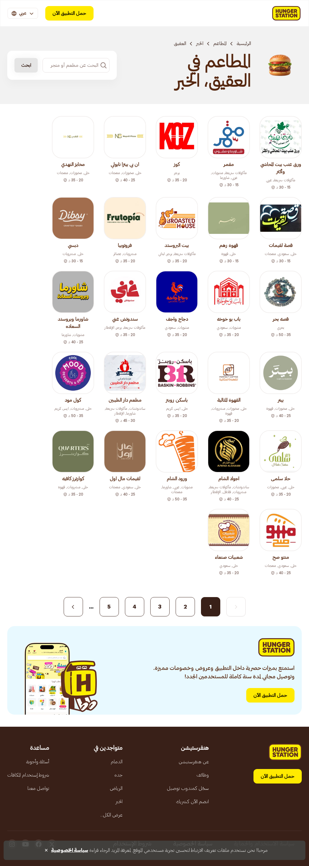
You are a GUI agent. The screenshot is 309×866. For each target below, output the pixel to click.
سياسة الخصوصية (69, 850)
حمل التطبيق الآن (69, 13)
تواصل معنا (38, 788)
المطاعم (220, 43)
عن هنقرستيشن (194, 761)
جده (118, 775)
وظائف (202, 775)
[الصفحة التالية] (73, 606)
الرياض (116, 788)
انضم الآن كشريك (192, 801)
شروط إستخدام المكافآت (28, 775)
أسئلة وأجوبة (37, 761)
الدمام (117, 761)
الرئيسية (244, 43)
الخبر (199, 43)
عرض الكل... (111, 815)
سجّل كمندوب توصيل (188, 788)
